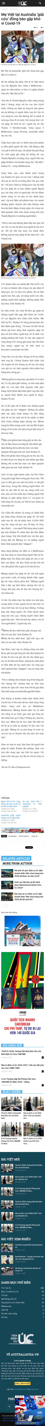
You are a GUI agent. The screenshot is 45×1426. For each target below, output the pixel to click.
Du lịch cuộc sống (9, 1313)
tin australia (12, 836)
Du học (4, 1317)
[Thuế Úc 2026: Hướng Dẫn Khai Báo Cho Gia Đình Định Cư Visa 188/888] (11, 1104)
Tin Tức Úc (13, 9)
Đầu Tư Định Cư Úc (10, 1291)
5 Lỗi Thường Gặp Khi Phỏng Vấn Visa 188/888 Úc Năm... (10, 1141)
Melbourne (6, 1306)
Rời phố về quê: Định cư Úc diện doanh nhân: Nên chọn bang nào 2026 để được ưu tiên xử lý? (28, 873)
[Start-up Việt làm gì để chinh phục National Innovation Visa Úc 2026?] (7, 885)
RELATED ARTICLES (16, 858)
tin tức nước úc (24, 836)
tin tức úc (35, 836)
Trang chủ (4, 9)
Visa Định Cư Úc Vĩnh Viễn (12, 1302)
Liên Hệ (4, 1310)
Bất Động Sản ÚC (9, 1299)
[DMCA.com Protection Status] (22, 1383)
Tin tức (4, 1295)
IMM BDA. (6, 1418)
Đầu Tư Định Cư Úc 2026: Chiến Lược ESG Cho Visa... (32, 1141)
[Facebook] (9, 1406)
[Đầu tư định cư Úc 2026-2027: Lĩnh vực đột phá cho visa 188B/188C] (33, 1104)
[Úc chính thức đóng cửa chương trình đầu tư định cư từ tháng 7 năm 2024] (30, 1411)
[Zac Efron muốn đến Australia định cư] (7, 1248)
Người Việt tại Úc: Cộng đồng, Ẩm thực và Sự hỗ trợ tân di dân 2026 (10, 803)
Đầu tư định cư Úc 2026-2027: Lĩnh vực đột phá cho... (32, 1115)
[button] (41, 3)
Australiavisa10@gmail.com (26, 1389)
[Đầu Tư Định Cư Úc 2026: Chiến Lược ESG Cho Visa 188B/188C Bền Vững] (33, 1129)
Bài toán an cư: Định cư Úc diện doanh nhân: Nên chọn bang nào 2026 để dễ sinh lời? (28, 897)
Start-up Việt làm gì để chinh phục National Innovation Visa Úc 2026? (27, 885)
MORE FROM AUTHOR (17, 863)
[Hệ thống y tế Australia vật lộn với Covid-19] (7, 1271)
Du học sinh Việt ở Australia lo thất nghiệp (32, 803)
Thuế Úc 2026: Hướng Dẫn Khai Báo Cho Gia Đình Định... (11, 1115)
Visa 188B (9, 1421)
